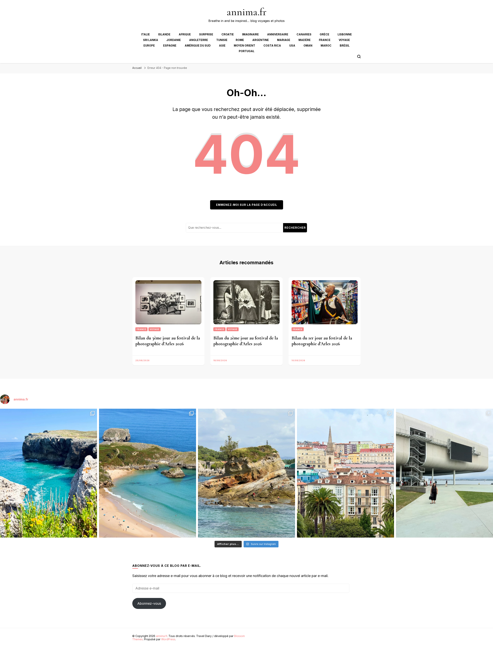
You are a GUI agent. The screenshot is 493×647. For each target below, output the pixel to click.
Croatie (227, 34)
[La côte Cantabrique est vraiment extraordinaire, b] (48, 473)
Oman (308, 45)
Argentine (260, 40)
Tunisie (221, 40)
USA (292, 45)
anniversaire (277, 34)
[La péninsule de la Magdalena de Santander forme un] (246, 473)
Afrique (185, 34)
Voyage (344, 40)
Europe (149, 45)
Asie (222, 45)
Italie (145, 34)
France (324, 40)
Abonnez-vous (149, 603)
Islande (164, 34)
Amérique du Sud (198, 45)
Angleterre (198, 40)
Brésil (345, 45)
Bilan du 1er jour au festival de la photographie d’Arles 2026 (322, 341)
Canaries (304, 34)
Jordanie (173, 40)
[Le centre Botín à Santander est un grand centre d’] (444, 473)
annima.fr (247, 12)
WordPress (168, 639)
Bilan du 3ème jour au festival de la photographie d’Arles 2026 (167, 341)
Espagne (169, 45)
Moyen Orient (244, 45)
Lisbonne (345, 34)
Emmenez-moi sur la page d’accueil (246, 204)
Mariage (283, 40)
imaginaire (250, 34)
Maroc (326, 45)
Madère (304, 40)
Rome (240, 40)
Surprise (206, 34)
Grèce (324, 34)
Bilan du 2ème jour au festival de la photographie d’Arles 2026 (245, 341)
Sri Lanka (150, 40)
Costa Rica (272, 45)
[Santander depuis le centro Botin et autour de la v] (345, 473)
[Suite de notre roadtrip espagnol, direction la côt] (147, 473)
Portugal (246, 51)
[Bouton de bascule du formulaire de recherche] (359, 56)
